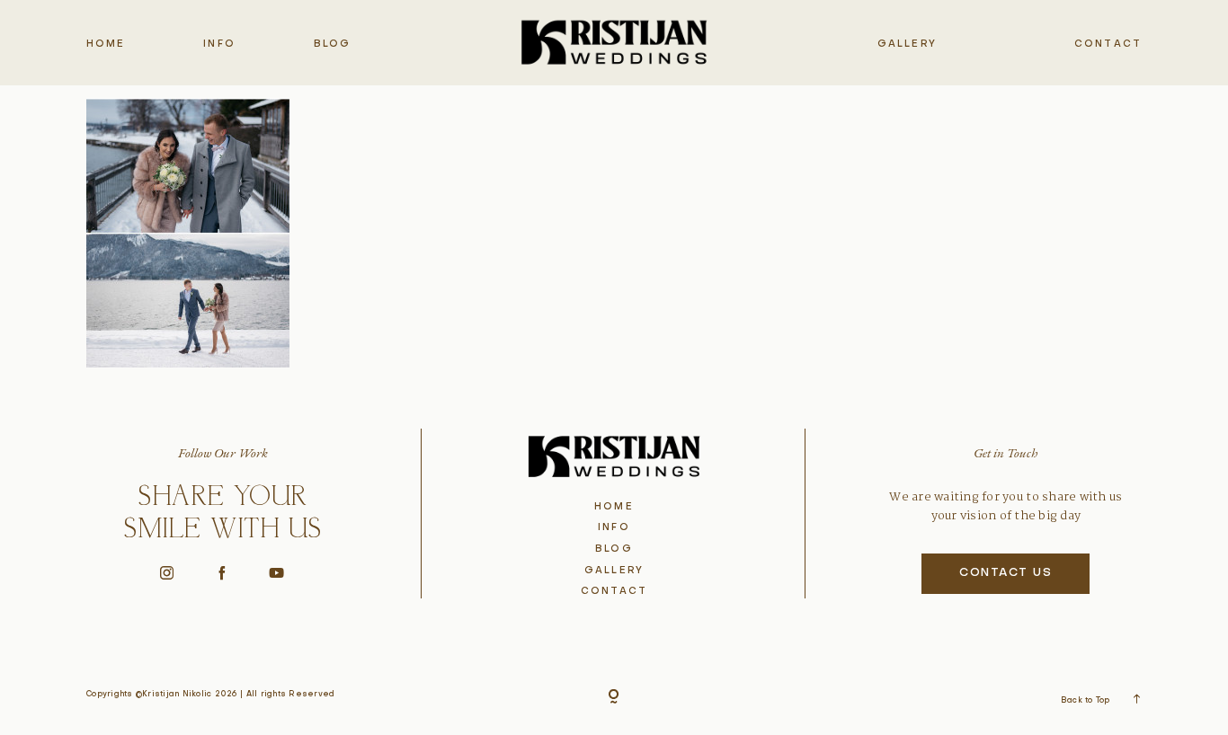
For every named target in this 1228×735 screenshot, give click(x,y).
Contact (1108, 44)
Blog (332, 44)
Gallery (907, 44)
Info (219, 44)
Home (106, 44)
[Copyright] (614, 697)
